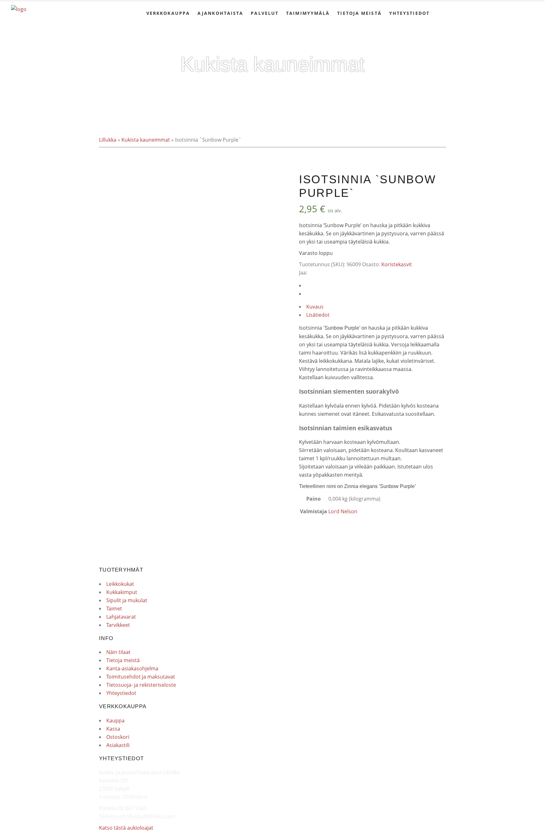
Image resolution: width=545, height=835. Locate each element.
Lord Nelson (342, 511)
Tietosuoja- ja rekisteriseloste (141, 684)
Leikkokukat (120, 583)
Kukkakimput (121, 592)
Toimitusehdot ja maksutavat (140, 676)
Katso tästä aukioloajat (126, 827)
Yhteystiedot (121, 693)
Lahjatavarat (121, 616)
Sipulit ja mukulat (126, 600)
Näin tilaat (118, 652)
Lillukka (107, 139)
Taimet (114, 608)
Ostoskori (117, 736)
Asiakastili (118, 745)
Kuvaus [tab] (315, 306)
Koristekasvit (396, 264)
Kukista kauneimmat (145, 139)
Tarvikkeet (118, 624)
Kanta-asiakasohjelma (132, 668)
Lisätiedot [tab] (318, 314)
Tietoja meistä (123, 660)
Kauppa (115, 720)
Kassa (113, 728)
